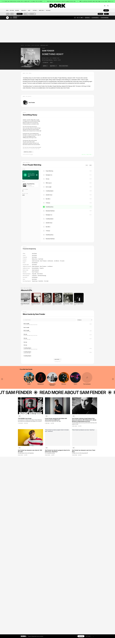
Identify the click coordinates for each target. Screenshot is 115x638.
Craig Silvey (34, 275)
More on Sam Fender (63, 65)
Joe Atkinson (56, 260)
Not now (88, 636)
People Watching (35, 45)
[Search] (108, 6)
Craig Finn (42, 268)
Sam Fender (27, 45)
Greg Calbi (34, 273)
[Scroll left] (2, 379)
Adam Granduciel (35, 266)
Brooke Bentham (35, 268)
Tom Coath (46, 281)
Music (51, 62)
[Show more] (93, 636)
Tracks (22, 45)
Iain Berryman (50, 260)
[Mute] (77, 17)
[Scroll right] (113, 379)
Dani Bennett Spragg (42, 275)
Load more (56, 359)
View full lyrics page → (87, 154)
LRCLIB (31, 154)
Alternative (45, 62)
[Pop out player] (75, 18)
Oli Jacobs (62, 260)
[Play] (7, 17)
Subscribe (81, 636)
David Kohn (41, 281)
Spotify (44, 65)
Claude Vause (35, 281)
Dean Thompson (43, 260)
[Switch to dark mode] (105, 6)
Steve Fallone (40, 273)
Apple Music (52, 65)
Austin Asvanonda (35, 260)
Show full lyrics (28, 151)
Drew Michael (34, 262)
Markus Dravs (34, 259)
